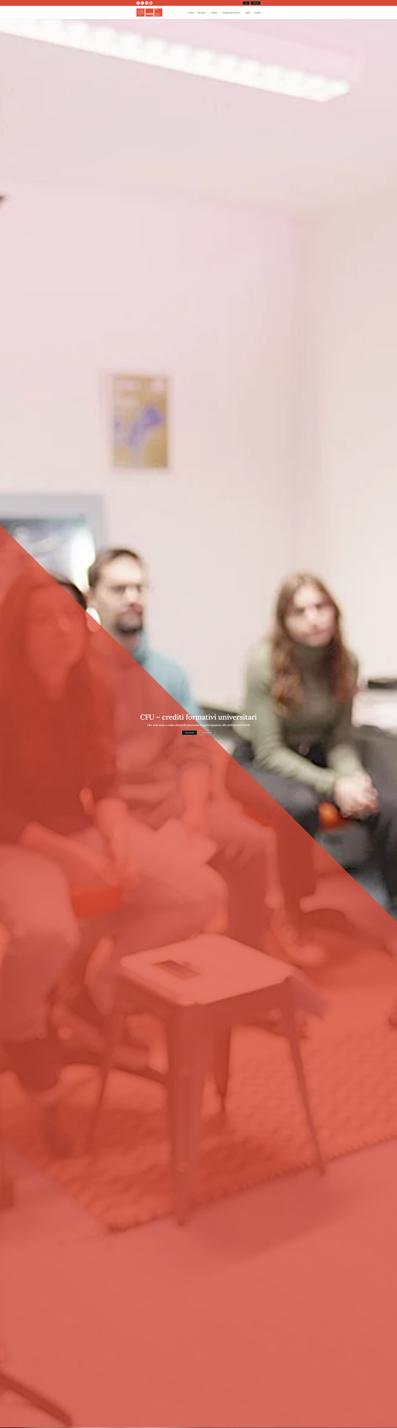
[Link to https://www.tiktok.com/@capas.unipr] (146, 3)
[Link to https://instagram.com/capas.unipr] (142, 3)
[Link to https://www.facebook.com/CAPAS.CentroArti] (138, 3)
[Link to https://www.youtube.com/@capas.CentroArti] (150, 3)
